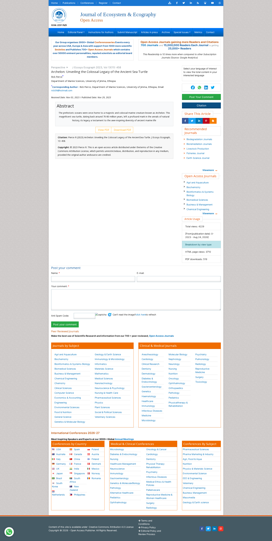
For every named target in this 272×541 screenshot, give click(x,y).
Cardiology (147, 359)
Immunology (148, 406)
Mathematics (102, 373)
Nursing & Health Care (106, 392)
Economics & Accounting (67, 397)
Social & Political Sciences (108, 412)
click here (141, 314)
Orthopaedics (176, 388)
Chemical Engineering (198, 209)
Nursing (173, 368)
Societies (60, 49)
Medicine (146, 415)
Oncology (174, 378)
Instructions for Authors (100, 32)
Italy (58, 459)
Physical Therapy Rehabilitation (155, 465)
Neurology (174, 364)
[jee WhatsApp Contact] (219, 3)
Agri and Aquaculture (198, 182)
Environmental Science (195, 473)
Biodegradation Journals (199, 139)
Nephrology (175, 359)
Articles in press (149, 32)
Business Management (195, 492)
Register (103, 3)
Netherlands (58, 494)
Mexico (95, 468)
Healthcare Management (123, 463)
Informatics (101, 364)
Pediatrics (174, 397)
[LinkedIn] (214, 528)
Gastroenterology (119, 478)
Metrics (198, 32)
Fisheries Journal (195, 153)
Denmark (96, 463)
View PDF (103, 130)
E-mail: (140, 273)
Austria (95, 454)
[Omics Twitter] (183, 3)
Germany (61, 463)
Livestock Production (198, 148)
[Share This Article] (199, 87)
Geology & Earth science (196, 502)
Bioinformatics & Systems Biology (200, 193)
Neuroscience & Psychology (110, 388)
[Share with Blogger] (213, 121)
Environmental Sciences (66, 407)
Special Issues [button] (181, 32)
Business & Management (199, 204)
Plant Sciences (102, 407)
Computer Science (64, 392)
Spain (76, 449)
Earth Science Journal (198, 158)
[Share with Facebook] (185, 121)
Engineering (60, 402)
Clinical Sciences (63, 388)
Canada (77, 454)
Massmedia (189, 497)
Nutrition (173, 373)
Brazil (59, 478)
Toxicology (201, 381)
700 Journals (149, 45)
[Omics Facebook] (177, 3)
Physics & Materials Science (197, 468)
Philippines (79, 494)
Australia (60, 454)
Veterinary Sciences (105, 417)
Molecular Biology (178, 354)
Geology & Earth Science (108, 354)
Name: (55, 273)
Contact (117, 3)
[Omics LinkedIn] (190, 3)
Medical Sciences (104, 378)
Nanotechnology (103, 383)
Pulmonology (202, 359)
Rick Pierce (56, 76)
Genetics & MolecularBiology (125, 483)
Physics (99, 402)
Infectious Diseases (152, 410)
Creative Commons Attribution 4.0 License (110, 527)
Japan (59, 473)
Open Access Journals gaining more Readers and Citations (180, 42)
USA (58, 449)
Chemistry (59, 383)
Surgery (199, 377)
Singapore (79, 473)
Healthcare (147, 401)
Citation (201, 105)
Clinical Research (150, 364)
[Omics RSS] (197, 3)
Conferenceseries (104, 42)
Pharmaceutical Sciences (108, 397)
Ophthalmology (177, 383)
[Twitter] (208, 528)
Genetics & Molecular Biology (69, 421)
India (76, 468)
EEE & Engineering (192, 478)
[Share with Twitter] (192, 121)
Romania (96, 478)
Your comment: (60, 286)
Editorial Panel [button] (75, 32)
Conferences (87, 3)
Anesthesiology (150, 354)
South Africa (75, 480)
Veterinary (188, 483)
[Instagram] (220, 528)
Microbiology (149, 420)
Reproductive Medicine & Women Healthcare (159, 496)
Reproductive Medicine (202, 370)
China (76, 459)
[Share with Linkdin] (199, 121)
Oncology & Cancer (156, 449)
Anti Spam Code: (60, 315)
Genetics (146, 391)
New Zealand (74, 488)
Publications (69, 3)
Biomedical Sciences (197, 199)
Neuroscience (117, 468)
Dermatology (148, 373)
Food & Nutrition (62, 412)
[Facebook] (201, 528)
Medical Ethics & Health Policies (158, 483)
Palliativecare (153, 490)
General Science (62, 417)
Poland (95, 449)
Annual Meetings (124, 439)
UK (57, 468)
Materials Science (104, 368)
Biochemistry (193, 187)
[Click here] (170, 3)
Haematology (149, 396)
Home (54, 3)
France (77, 463)
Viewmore (208, 170)
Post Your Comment (201, 97)
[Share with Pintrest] (206, 121)
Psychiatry (201, 354)
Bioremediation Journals (199, 144)
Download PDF (122, 130)
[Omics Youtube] (212, 3)
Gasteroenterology (152, 386)
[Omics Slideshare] (205, 3)
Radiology (200, 364)
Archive (166, 32)
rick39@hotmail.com (61, 90)
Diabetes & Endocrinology (149, 380)
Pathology (174, 392)
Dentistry (146, 368)
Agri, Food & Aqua (192, 459)
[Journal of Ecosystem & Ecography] (59, 15)
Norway (95, 473)
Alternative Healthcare (121, 492)
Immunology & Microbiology (110, 359)
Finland (95, 459)
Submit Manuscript (127, 32)
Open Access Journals (100, 49)
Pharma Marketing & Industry (198, 454)
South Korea (57, 485)
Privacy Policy (148, 527)
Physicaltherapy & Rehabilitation (178, 404)
